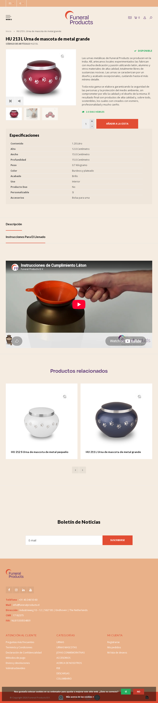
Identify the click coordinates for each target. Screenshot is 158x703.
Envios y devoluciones (18, 663)
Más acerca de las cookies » (80, 697)
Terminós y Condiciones (19, 647)
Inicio (8, 31)
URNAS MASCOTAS (66, 647)
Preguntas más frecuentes (20, 642)
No (138, 691)
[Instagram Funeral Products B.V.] (16, 590)
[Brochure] (129, 17)
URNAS (60, 642)
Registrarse (113, 642)
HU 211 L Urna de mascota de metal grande (39, 451)
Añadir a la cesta (117, 123)
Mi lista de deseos (117, 652)
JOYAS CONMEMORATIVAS (70, 652)
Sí (126, 691)
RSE (58, 668)
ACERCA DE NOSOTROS (69, 663)
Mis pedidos (114, 647)
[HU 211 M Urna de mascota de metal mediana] (117, 419)
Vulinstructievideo (15, 668)
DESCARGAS (62, 673)
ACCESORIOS (63, 657)
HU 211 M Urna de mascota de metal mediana (116, 451)
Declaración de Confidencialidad (24, 652)
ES (10, 3)
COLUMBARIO (64, 678)
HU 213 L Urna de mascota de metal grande (39, 31)
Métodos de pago (15, 657)
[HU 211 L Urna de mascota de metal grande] (42, 419)
